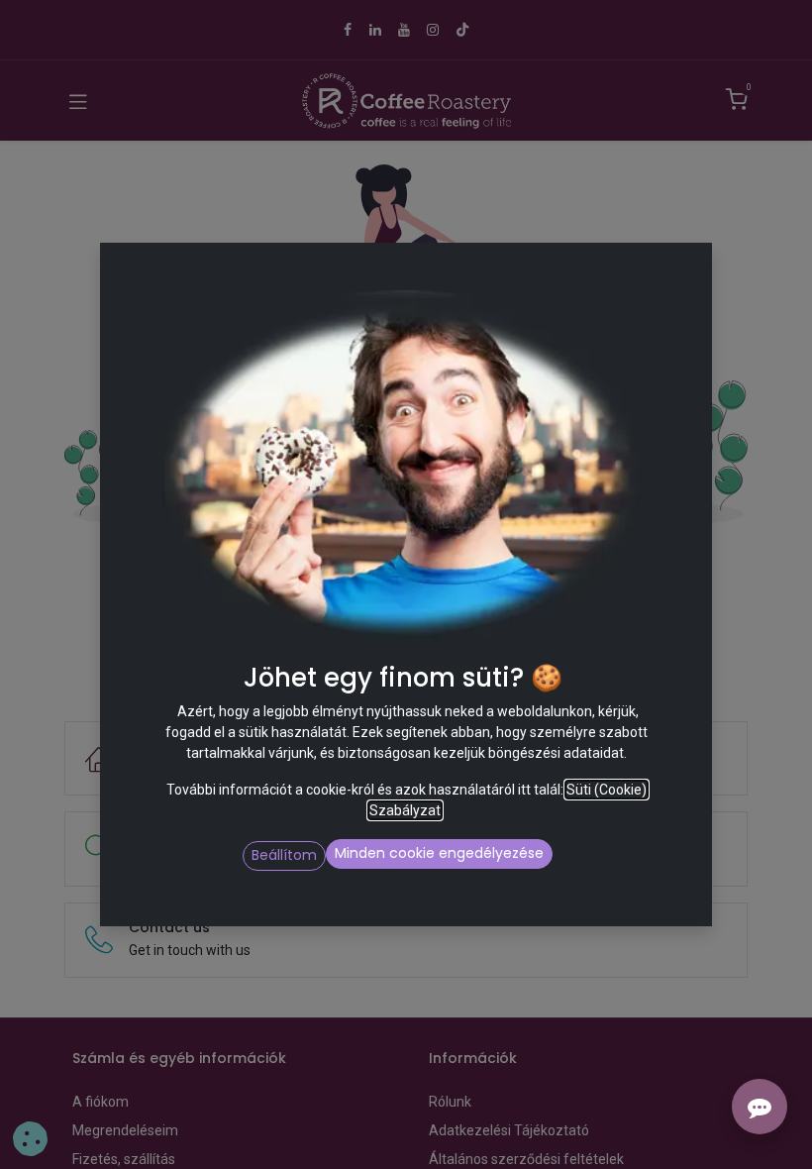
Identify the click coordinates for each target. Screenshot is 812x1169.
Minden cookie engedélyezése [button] (439, 853)
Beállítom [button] (284, 855)
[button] (561, 856)
